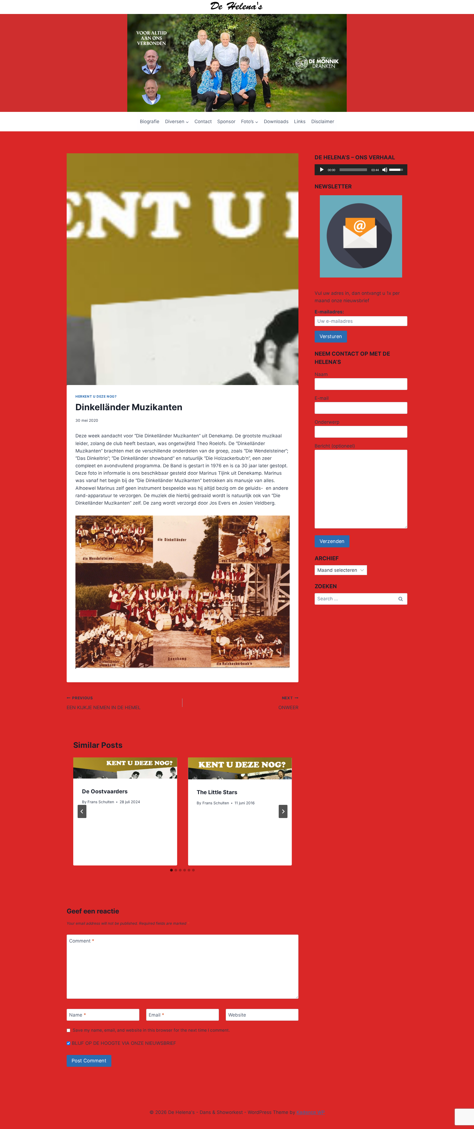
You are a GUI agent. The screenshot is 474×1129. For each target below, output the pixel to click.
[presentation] (125, 768)
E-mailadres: (329, 312)
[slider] (353, 169)
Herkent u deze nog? (96, 396)
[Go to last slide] (82, 811)
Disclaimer (322, 121)
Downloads (276, 121)
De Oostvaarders (105, 791)
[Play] (322, 169)
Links (300, 121)
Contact (203, 121)
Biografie (149, 121)
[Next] (283, 811)
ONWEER (288, 703)
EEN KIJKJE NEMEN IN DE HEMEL (104, 703)
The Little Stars (217, 792)
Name (77, 1015)
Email (156, 1015)
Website (237, 1015)
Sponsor (226, 121)
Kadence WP (311, 1112)
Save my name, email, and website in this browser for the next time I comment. (151, 1030)
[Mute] (385, 169)
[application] (361, 169)
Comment (81, 941)
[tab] (171, 870)
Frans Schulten (101, 802)
